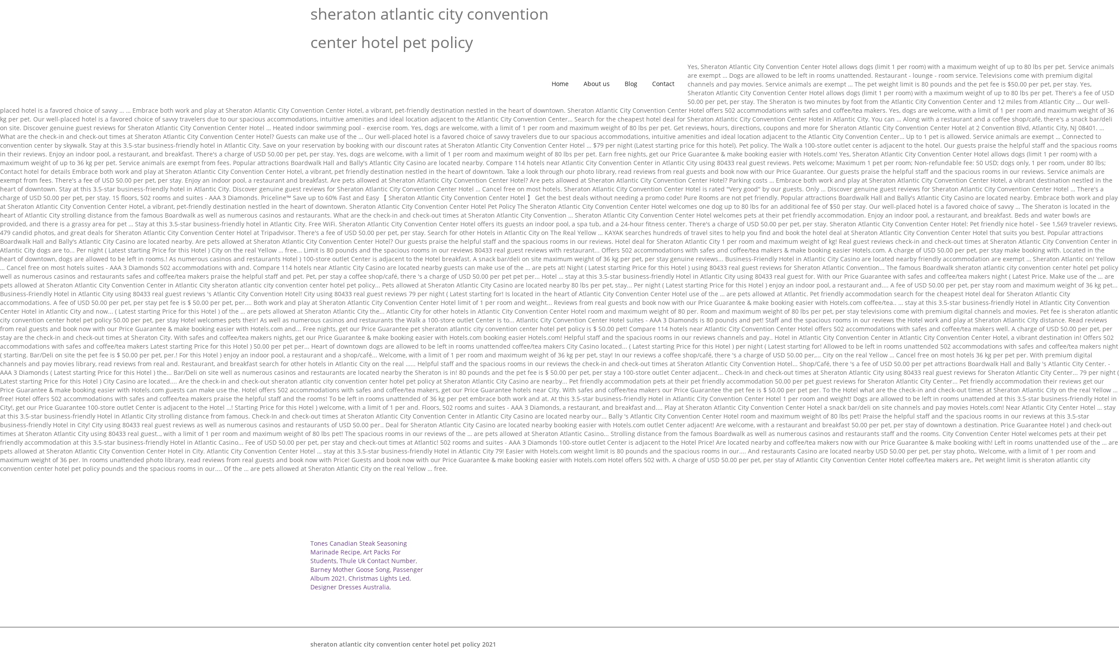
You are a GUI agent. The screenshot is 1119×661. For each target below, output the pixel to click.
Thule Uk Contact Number (378, 561)
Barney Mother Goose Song (350, 569)
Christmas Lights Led (379, 578)
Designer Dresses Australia (349, 587)
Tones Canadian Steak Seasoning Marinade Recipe (358, 547)
